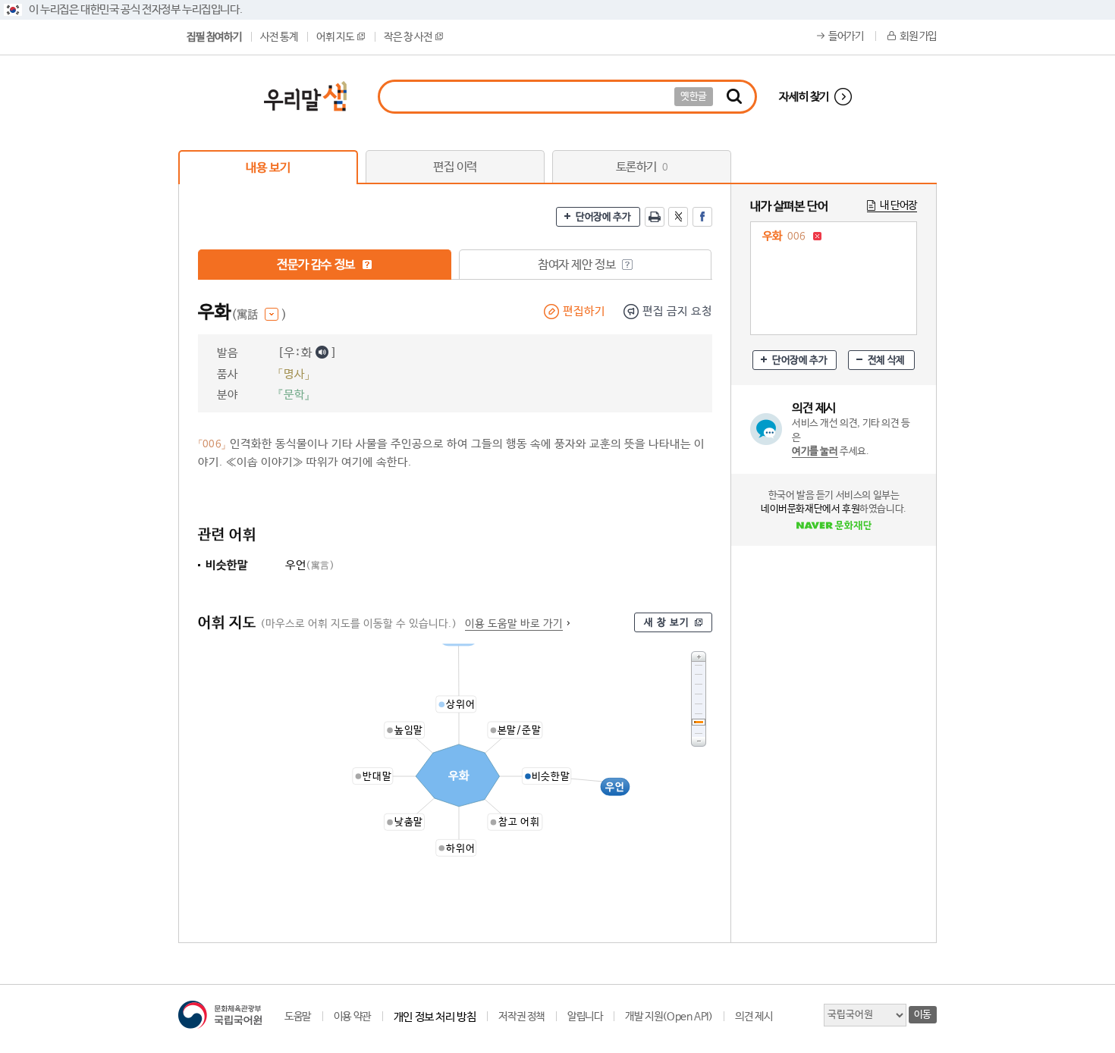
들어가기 (845, 36)
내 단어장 (898, 205)
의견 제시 (753, 1017)
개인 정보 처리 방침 (435, 1017)
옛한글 (693, 96)
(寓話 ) (259, 315)
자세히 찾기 (804, 96)
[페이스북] (702, 217)
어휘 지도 (334, 37)
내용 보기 (268, 168)
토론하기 (642, 167)
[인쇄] (654, 217)
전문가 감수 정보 (317, 265)
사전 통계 (278, 37)
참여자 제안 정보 (578, 265)
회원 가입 (918, 36)
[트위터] (678, 217)
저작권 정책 (521, 1017)
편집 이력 (455, 167)
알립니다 (584, 1017)
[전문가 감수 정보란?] (367, 264)
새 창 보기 (666, 622)
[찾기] (734, 97)
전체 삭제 (886, 360)
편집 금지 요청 (677, 311)
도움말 (297, 1017)
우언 (309, 565)
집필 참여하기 (214, 37)
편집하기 (584, 311)
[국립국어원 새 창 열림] (220, 1015)
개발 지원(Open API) (668, 1017)
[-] (698, 742)
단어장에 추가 (603, 217)
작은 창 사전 (408, 37)
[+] (698, 656)
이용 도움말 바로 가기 (514, 624)
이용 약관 (352, 1017)
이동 (922, 1014)
